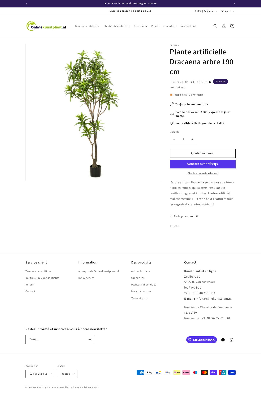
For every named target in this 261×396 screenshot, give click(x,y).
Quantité (174, 131)
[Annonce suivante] (234, 3)
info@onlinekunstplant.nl (214, 299)
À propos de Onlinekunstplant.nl (98, 271)
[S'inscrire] (90, 339)
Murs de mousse (141, 291)
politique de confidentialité (42, 278)
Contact (30, 291)
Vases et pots (139, 298)
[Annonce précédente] (27, 3)
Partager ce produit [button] (186, 216)
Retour (29, 284)
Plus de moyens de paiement (203, 173)
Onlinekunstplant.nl (43, 387)
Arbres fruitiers (140, 271)
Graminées (137, 278)
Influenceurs (86, 278)
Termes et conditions (38, 271)
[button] (116, 26)
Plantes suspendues (143, 284)
